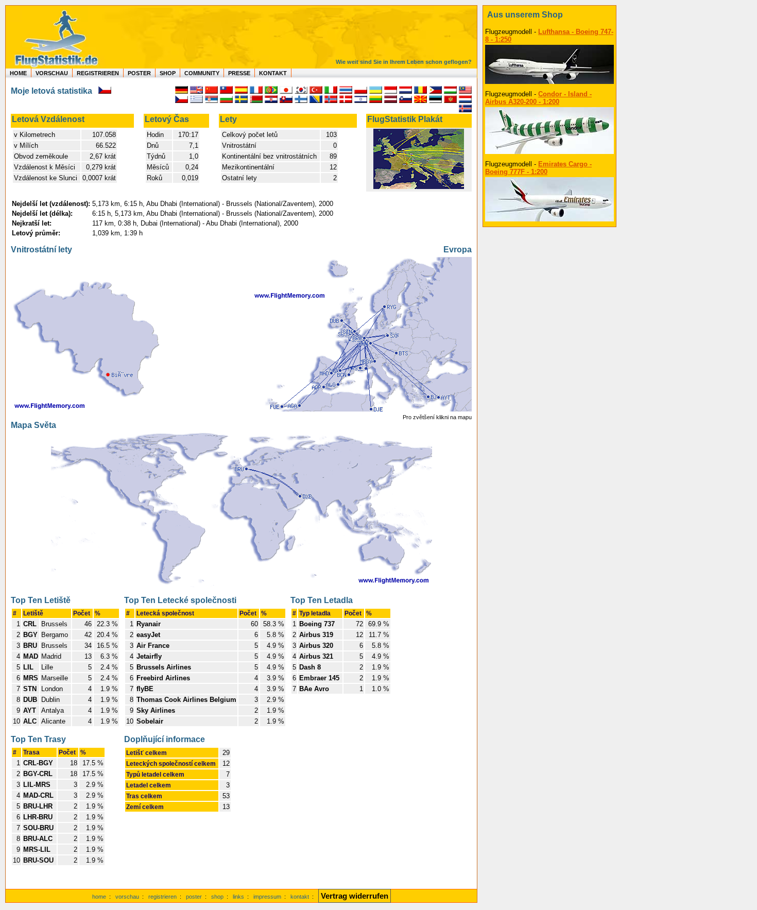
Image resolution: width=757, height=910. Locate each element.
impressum (267, 897)
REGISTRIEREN (98, 73)
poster (194, 897)
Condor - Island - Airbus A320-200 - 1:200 (538, 98)
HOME (18, 73)
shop (217, 897)
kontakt (299, 897)
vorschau (127, 897)
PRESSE (239, 73)
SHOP (168, 73)
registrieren (162, 897)
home (99, 897)
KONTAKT (273, 73)
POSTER (139, 73)
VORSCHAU (52, 73)
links (238, 897)
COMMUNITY (201, 73)
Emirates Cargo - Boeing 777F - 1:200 (538, 168)
